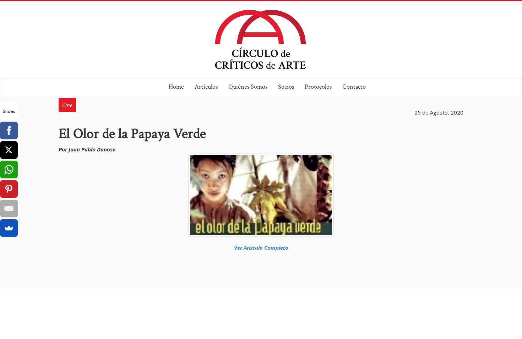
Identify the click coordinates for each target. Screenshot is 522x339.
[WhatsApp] (9, 169)
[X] (9, 150)
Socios (286, 87)
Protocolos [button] (318, 87)
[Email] (9, 208)
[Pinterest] (9, 189)
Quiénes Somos (247, 87)
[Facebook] (9, 130)
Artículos (206, 87)
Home (176, 87)
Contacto (354, 87)
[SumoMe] (9, 228)
